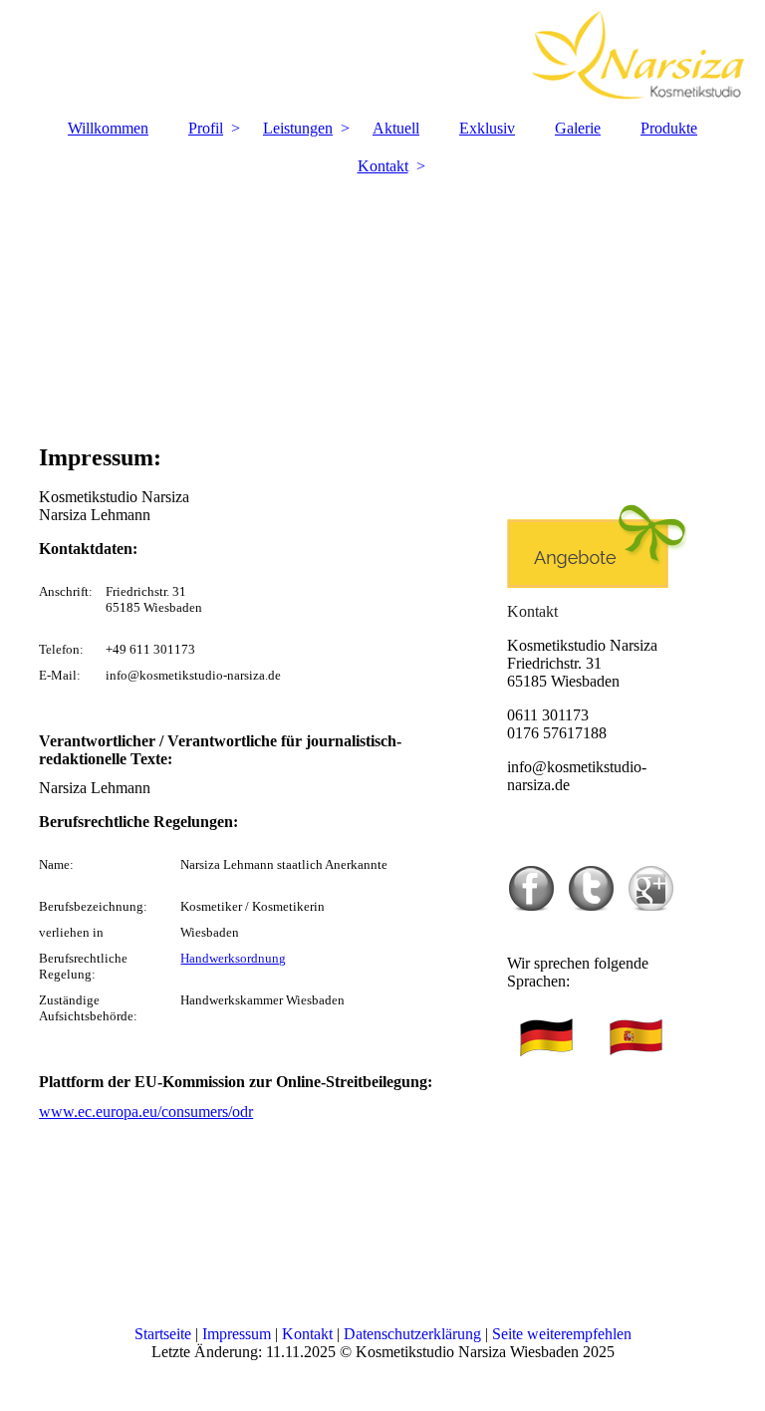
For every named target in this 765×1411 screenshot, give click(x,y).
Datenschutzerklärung (412, 1333)
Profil (205, 128)
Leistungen (298, 128)
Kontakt (383, 165)
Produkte (668, 128)
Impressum (236, 1333)
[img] (382, 55)
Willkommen (108, 128)
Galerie (578, 128)
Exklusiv (487, 128)
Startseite (162, 1333)
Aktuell (396, 128)
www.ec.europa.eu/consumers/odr (146, 1111)
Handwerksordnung (233, 958)
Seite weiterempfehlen (562, 1333)
